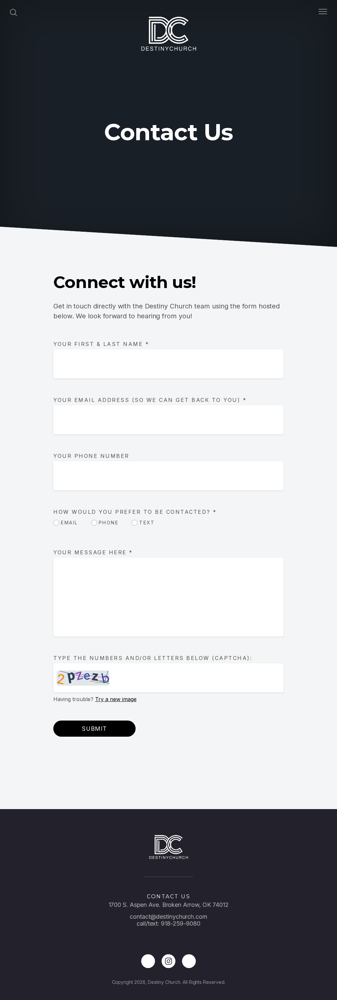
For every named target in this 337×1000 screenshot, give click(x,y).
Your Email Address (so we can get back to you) (149, 400)
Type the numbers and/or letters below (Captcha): (152, 658)
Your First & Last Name (101, 344)
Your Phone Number (91, 456)
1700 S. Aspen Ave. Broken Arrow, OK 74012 (169, 904)
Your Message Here (93, 552)
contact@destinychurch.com (168, 916)
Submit (94, 728)
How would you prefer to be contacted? (135, 512)
